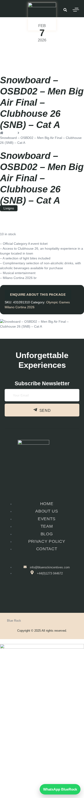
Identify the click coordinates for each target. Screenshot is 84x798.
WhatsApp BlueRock (60, 789)
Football (40, 740)
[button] (42, 737)
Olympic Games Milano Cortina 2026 (27, 51)
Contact (42, 750)
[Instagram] (18, 763)
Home (42, 734)
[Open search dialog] (65, 10)
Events (40, 737)
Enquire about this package (38, 294)
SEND (45, 411)
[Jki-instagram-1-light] (49, 594)
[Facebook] (6, 763)
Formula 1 (39, 744)
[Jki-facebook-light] (34, 594)
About (39, 747)
